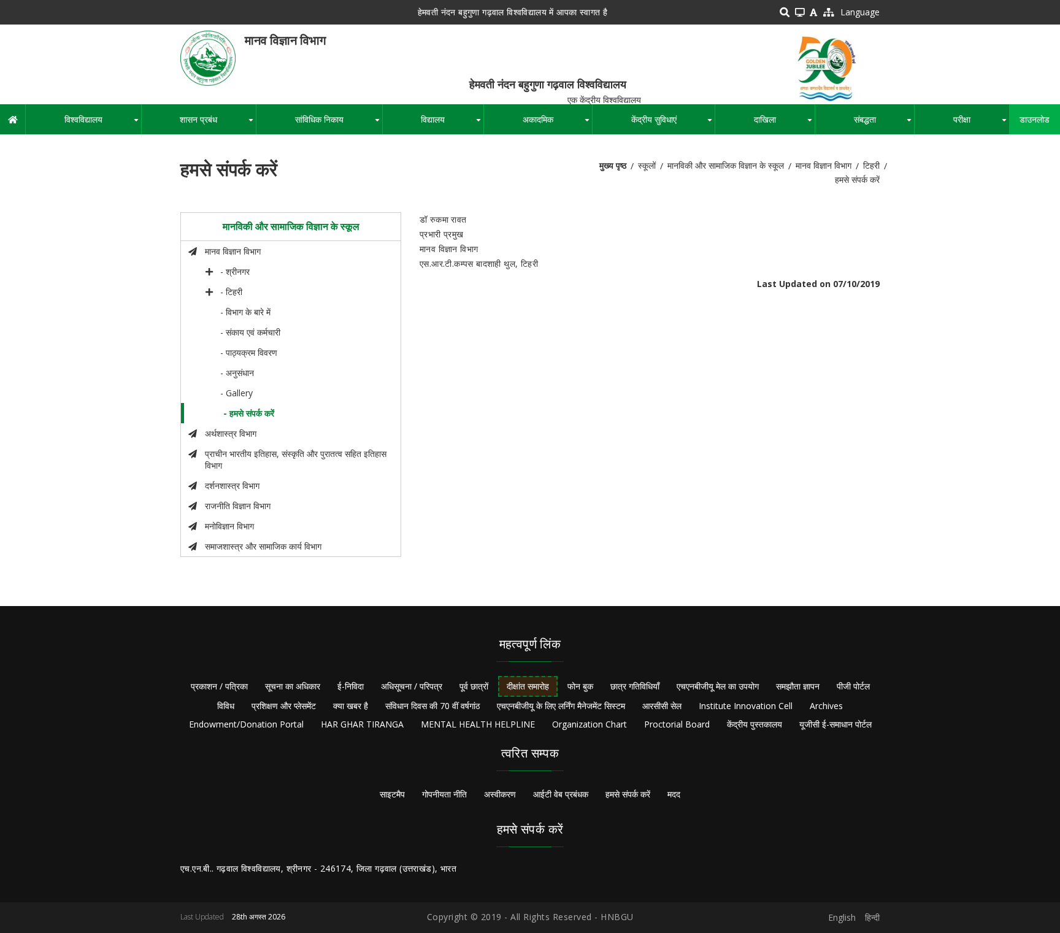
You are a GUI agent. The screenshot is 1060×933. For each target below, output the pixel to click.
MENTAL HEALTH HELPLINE (478, 724)
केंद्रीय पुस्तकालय (754, 724)
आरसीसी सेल (662, 706)
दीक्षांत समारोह (528, 686)
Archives (826, 706)
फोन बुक (580, 686)
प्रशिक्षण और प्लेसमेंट (284, 706)
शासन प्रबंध (218, 123)
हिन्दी (872, 917)
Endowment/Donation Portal (246, 724)
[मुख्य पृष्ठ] (208, 57)
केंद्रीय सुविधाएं (673, 123)
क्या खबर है (350, 706)
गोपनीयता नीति (444, 794)
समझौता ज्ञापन (798, 686)
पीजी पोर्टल (853, 686)
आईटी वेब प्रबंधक (560, 794)
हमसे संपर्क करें (627, 794)
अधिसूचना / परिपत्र (411, 686)
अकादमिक (557, 123)
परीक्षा (981, 123)
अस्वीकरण (500, 794)
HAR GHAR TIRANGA (362, 724)
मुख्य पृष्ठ (612, 165)
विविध (225, 706)
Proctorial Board (677, 724)
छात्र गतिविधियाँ (634, 686)
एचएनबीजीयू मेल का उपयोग (718, 686)
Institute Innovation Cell (746, 706)
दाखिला (784, 123)
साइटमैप (392, 794)
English (842, 917)
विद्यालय (452, 123)
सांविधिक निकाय (338, 123)
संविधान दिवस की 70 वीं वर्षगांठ (432, 706)
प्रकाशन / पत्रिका (219, 686)
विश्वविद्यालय (102, 123)
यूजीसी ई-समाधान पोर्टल (835, 724)
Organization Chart (589, 724)
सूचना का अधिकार (292, 686)
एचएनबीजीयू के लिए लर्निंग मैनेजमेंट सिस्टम (561, 706)
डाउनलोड (1035, 119)
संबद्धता (884, 123)
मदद (673, 794)
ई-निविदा (350, 686)
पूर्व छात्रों (473, 686)
